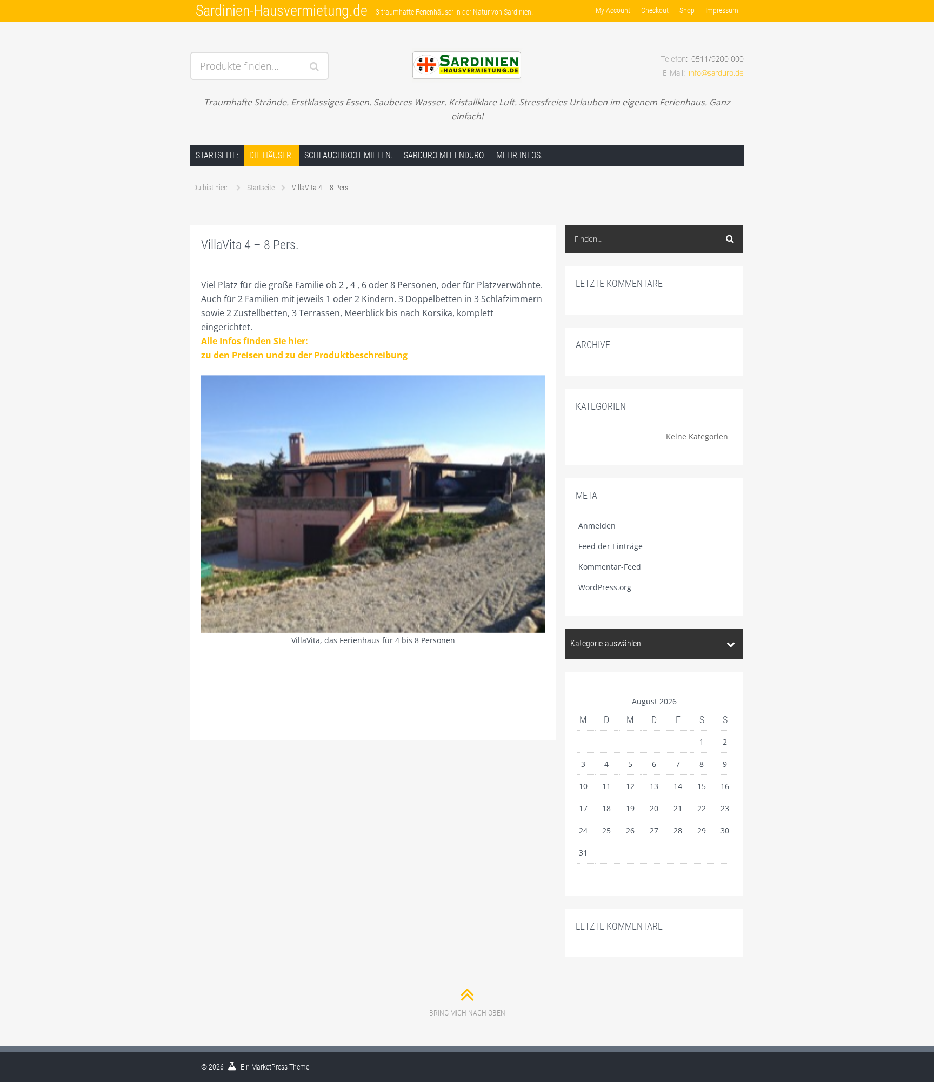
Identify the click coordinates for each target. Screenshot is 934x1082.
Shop (687, 10)
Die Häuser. (271, 155)
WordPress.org (604, 587)
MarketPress (269, 1067)
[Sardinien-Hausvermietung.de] (467, 52)
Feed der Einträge (610, 546)
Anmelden (597, 525)
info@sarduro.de (716, 73)
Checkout (655, 10)
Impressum (721, 10)
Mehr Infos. (519, 155)
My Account (613, 10)
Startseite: (217, 155)
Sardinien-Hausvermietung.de (282, 10)
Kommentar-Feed (609, 567)
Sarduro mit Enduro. (444, 155)
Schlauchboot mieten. (348, 155)
